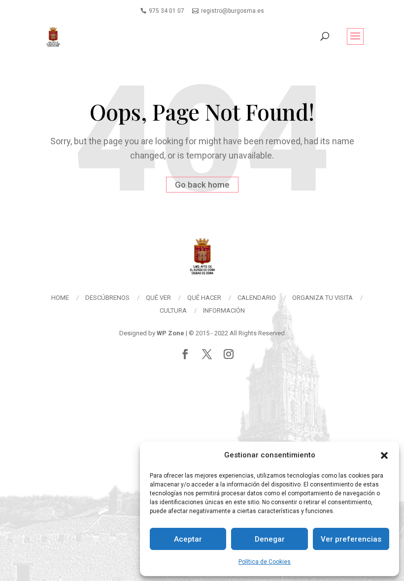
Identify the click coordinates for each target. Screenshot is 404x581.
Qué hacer (204, 297)
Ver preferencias (351, 539)
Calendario (256, 297)
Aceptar (188, 539)
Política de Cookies (264, 561)
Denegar (270, 539)
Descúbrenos (107, 297)
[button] (384, 455)
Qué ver (158, 297)
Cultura (173, 310)
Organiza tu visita (322, 297)
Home (60, 297)
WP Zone (170, 333)
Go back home (202, 185)
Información (224, 310)
